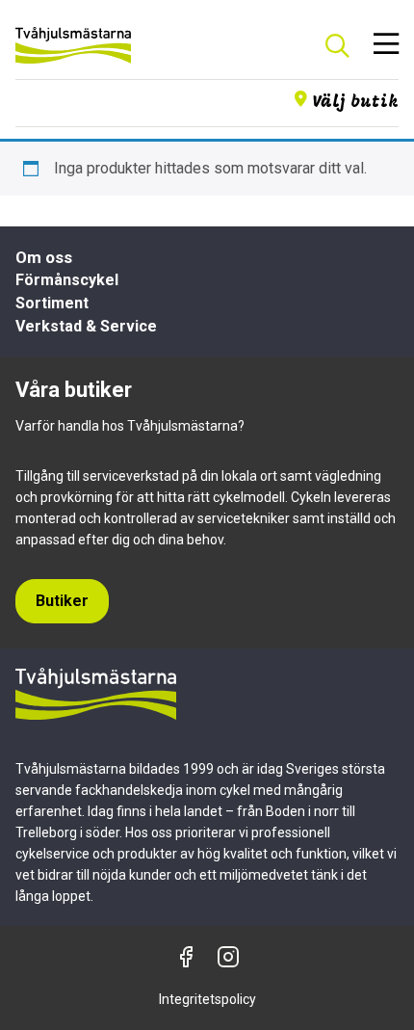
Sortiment (52, 303)
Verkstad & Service (86, 326)
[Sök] (337, 45)
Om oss (43, 257)
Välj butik (355, 102)
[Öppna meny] (386, 45)
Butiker (62, 601)
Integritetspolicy (207, 999)
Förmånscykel (66, 280)
